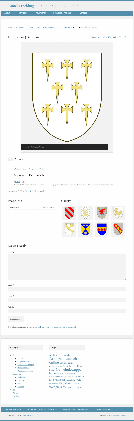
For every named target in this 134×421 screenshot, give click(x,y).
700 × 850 (122, 37)
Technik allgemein (25, 380)
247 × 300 (112, 37)
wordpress (55, 387)
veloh (51, 383)
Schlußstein (59, 379)
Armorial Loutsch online (63, 360)
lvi (63, 373)
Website (11, 307)
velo (19, 383)
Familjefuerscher (70, 366)
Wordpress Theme (72, 387)
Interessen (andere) (62, 13)
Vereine (83, 13)
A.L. (31, 191)
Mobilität (21, 377)
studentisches (71, 380)
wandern (55, 383)
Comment (12, 252)
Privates (16, 392)
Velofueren (41, 13)
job (14, 389)
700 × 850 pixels (49, 207)
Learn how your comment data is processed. (58, 326)
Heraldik (23, 13)
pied (38, 168)
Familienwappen (66, 27)
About (7, 13)
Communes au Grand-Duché (75, 410)
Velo (78, 379)
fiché (42, 168)
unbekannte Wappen (26, 364)
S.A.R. (17, 181)
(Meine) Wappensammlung (46, 27)
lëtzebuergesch (70, 373)
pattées (29, 168)
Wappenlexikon (66, 383)
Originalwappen (24, 361)
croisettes (22, 168)
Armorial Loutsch (12, 410)
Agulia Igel (61, 355)
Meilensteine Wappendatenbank (62, 376)
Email (11, 296)
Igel (50, 373)
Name (11, 285)
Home (21, 27)
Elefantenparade (55, 366)
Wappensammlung (25, 370)
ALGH (69, 355)
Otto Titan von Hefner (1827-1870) (42, 410)
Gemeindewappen (69, 369)
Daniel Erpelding (21, 6)
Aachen (53, 355)
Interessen (17, 374)
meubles (21, 358)
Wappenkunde (23, 367)
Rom (50, 380)
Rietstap (80, 376)
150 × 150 (101, 37)
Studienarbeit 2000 (103, 410)
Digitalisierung (66, 362)
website (21, 386)
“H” (76, 27)
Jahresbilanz (57, 373)
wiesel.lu (76, 383)
